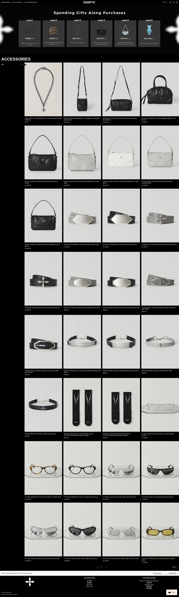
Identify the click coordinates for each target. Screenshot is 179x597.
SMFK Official (8, 592)
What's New (89, 586)
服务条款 (149, 588)
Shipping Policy (149, 584)
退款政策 (149, 582)
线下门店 (89, 584)
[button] (173, 2)
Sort (2, 64)
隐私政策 (149, 586)
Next (174, 567)
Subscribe (172, 573)
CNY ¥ (165, 2)
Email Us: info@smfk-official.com (149, 581)
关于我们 (89, 581)
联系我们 (89, 582)
